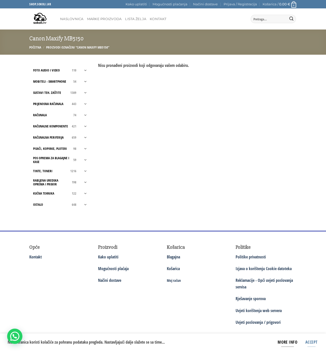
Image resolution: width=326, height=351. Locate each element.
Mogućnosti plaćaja (113, 268)
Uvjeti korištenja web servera (259, 310)
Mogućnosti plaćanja (170, 4)
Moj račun (174, 280)
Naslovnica (72, 19)
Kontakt (158, 19)
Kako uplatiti (136, 4)
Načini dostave (205, 4)
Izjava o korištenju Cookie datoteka (264, 268)
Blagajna (173, 257)
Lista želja (135, 19)
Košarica (173, 268)
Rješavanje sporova (251, 298)
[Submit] (291, 19)
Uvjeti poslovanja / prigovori (258, 322)
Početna (35, 47)
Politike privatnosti (251, 257)
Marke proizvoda (104, 19)
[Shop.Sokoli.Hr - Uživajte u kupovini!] (40, 19)
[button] (240, 4)
